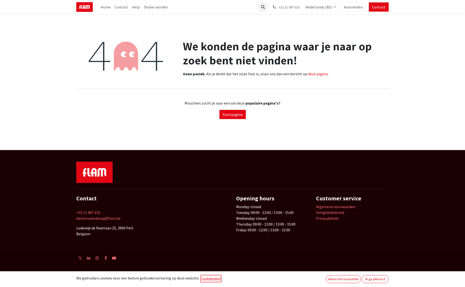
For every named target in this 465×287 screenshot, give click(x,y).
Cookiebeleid (211, 278)
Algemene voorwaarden (335, 206)
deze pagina (318, 73)
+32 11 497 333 (88, 212)
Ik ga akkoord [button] (375, 279)
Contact (379, 7)
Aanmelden (353, 7)
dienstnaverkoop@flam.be (98, 218)
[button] (263, 7)
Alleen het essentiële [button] (343, 279)
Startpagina (233, 114)
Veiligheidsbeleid (330, 212)
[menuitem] (106, 7)
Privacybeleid (327, 218)
